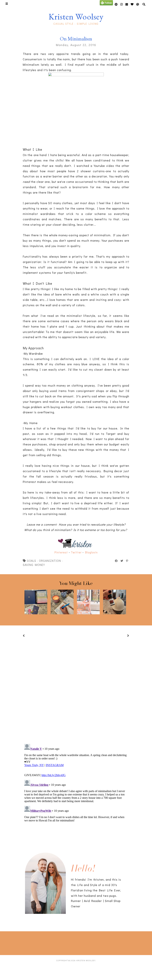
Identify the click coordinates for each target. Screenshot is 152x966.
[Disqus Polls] (76, 690)
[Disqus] (76, 788)
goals (31, 561)
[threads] (132, 4)
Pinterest (61, 552)
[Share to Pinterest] (127, 561)
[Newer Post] (28, 636)
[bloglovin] (137, 4)
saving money (34, 565)
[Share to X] (122, 561)
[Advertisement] (54, 942)
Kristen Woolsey (76, 16)
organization (50, 561)
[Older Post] (123, 636)
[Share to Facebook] (116, 561)
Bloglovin (91, 552)
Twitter (76, 552)
